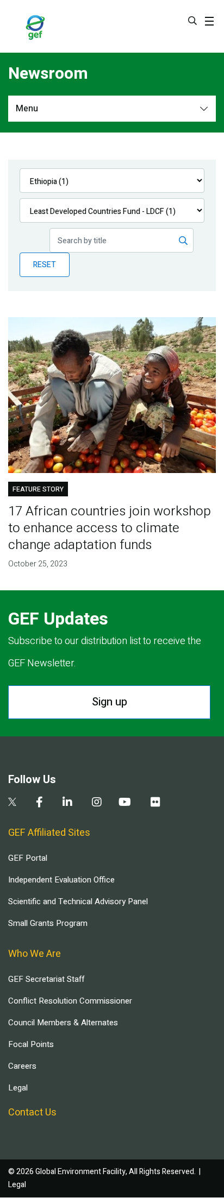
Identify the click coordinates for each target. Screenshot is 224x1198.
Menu (27, 108)
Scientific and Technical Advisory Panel (78, 901)
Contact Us (32, 1112)
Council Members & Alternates (63, 1023)
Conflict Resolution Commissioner (70, 1001)
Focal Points (31, 1044)
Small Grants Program (48, 923)
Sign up (109, 702)
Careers (22, 1066)
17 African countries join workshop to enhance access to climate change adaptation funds (109, 528)
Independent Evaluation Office (61, 880)
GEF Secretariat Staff (46, 979)
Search (192, 20)
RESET (44, 264)
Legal (18, 1088)
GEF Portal (27, 858)
